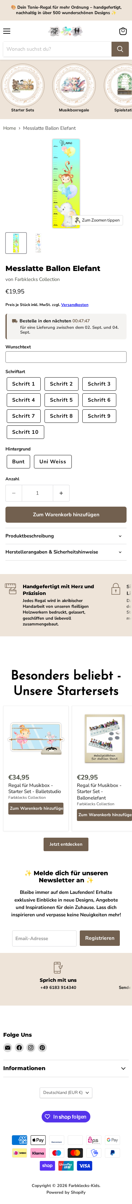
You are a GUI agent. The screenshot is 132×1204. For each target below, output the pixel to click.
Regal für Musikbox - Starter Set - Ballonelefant (99, 791)
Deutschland (63, 1092)
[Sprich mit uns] (58, 976)
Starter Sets (22, 110)
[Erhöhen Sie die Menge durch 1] (61, 493)
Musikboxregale (74, 110)
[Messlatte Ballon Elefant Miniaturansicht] (16, 243)
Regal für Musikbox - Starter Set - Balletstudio (34, 788)
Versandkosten (74, 304)
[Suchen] (120, 49)
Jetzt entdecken (66, 844)
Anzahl (12, 479)
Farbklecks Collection (37, 279)
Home (9, 128)
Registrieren (99, 938)
